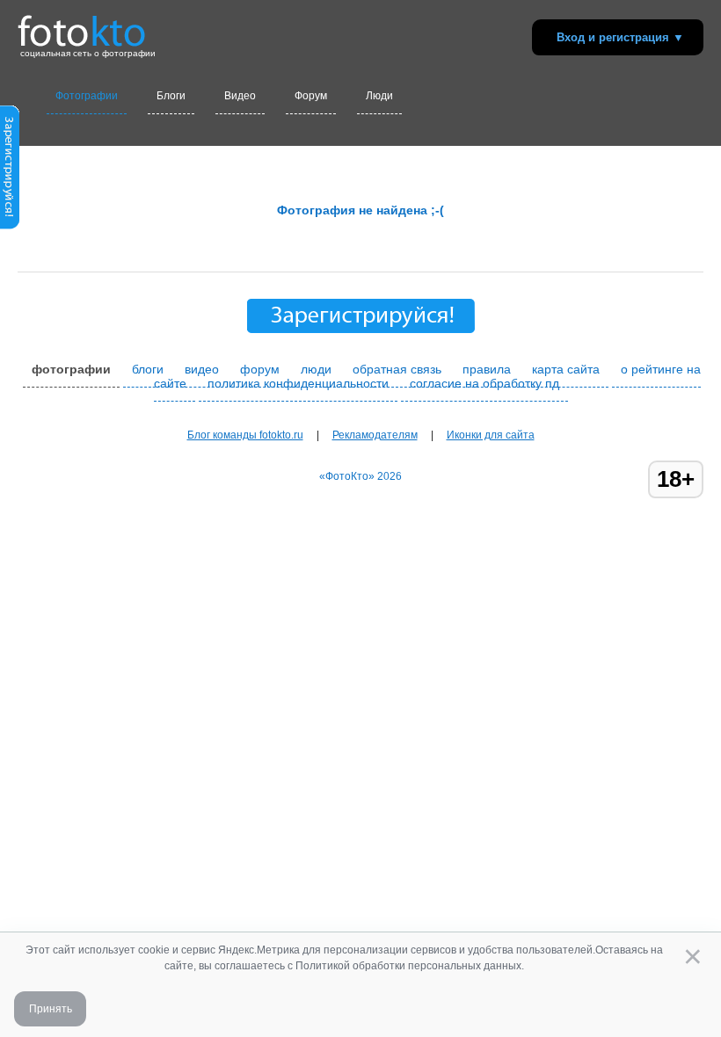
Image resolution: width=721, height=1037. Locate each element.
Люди (379, 96)
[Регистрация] (9, 226)
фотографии (71, 369)
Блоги (171, 96)
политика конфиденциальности (298, 383)
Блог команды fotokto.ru (245, 435)
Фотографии (86, 96)
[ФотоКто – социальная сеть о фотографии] (82, 24)
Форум (311, 96)
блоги (148, 369)
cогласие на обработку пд (484, 383)
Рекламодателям (375, 435)
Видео (240, 96)
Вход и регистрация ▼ (620, 37)
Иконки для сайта (491, 435)
